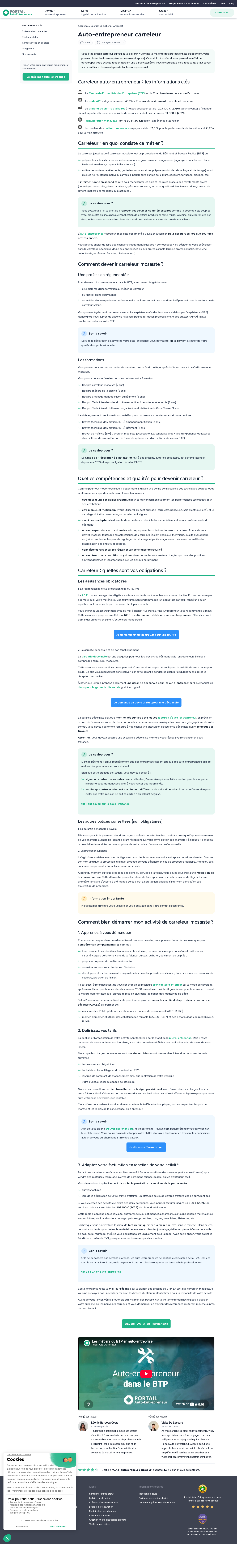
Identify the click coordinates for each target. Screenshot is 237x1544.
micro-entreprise (180, 1038)
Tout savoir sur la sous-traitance (108, 803)
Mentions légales (148, 1493)
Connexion (221, 12)
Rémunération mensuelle (101, 120)
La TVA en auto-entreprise (103, 1271)
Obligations (28, 48)
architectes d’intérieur (167, 984)
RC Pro (86, 595)
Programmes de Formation (184, 3)
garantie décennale (94, 656)
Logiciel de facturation (101, 1506)
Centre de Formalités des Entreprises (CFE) (117, 93)
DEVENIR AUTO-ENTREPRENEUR (146, 1323)
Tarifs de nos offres (100, 1524)
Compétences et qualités (35, 42)
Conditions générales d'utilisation (157, 1502)
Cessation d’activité (99, 1515)
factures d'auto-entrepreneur (177, 717)
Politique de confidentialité (153, 1498)
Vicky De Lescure (172, 1422)
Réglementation (30, 37)
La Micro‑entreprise (100, 1498)
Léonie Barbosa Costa (104, 1422)
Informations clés (32, 25)
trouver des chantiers (119, 1128)
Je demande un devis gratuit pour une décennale (146, 702)
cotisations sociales (117, 128)
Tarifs (222, 3)
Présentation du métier (34, 31)
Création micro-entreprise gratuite (107, 1519)
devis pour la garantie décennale (99, 687)
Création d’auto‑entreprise (103, 1502)
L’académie (209, 3)
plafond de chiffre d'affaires (107, 108)
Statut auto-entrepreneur (150, 3)
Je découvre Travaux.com (146, 1147)
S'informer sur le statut (101, 1493)
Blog (231, 3)
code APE (95, 101)
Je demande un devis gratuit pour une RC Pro (146, 634)
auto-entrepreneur (92, 233)
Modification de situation (102, 1511)
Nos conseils (29, 54)
